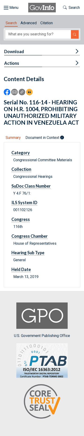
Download (14, 51)
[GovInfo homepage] (42, 7)
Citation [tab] (46, 23)
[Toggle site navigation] (11, 7)
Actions (11, 63)
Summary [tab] (13, 137)
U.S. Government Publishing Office (42, 335)
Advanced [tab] (29, 23)
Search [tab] (11, 23)
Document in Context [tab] (42, 137)
